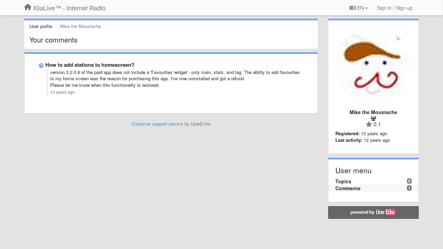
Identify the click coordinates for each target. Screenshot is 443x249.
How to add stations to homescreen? (89, 64)
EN (360, 7)
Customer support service (157, 123)
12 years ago (62, 92)
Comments (348, 188)
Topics (343, 181)
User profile (40, 26)
